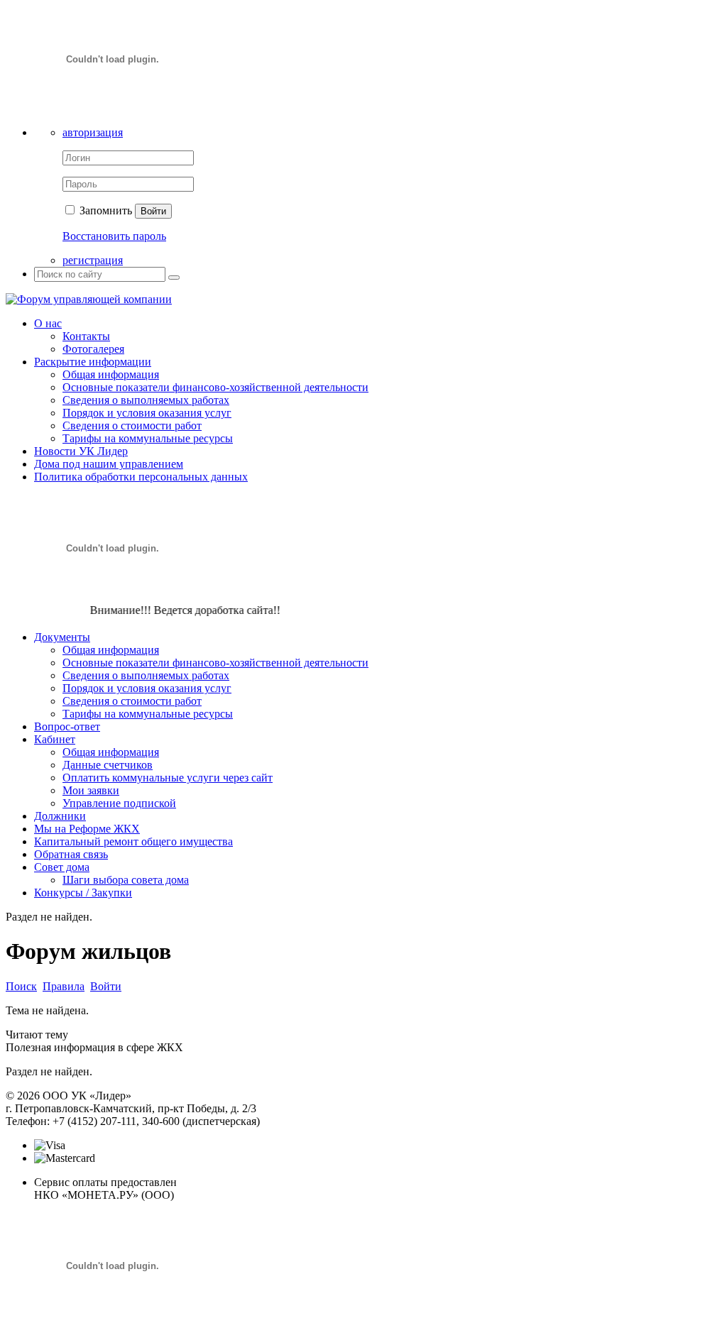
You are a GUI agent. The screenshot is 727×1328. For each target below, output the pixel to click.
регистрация (92, 260)
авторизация (92, 132)
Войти (153, 211)
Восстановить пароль (114, 236)
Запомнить (104, 210)
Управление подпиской (119, 803)
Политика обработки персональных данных (141, 477)
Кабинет (54, 739)
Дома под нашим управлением (108, 464)
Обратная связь (71, 854)
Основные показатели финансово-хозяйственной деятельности (215, 387)
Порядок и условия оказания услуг (146, 413)
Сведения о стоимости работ (132, 425)
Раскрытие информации (92, 362)
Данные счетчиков (107, 765)
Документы (62, 637)
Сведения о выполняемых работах (145, 400)
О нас (48, 323)
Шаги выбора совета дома (125, 880)
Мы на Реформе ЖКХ (87, 829)
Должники (60, 816)
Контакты (86, 336)
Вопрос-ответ (67, 726)
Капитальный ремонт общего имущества (133, 841)
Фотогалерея (93, 349)
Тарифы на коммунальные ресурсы (147, 438)
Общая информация (110, 374)
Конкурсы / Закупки (83, 893)
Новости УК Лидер (81, 451)
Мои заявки (90, 790)
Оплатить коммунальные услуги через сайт (167, 778)
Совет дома (61, 867)
